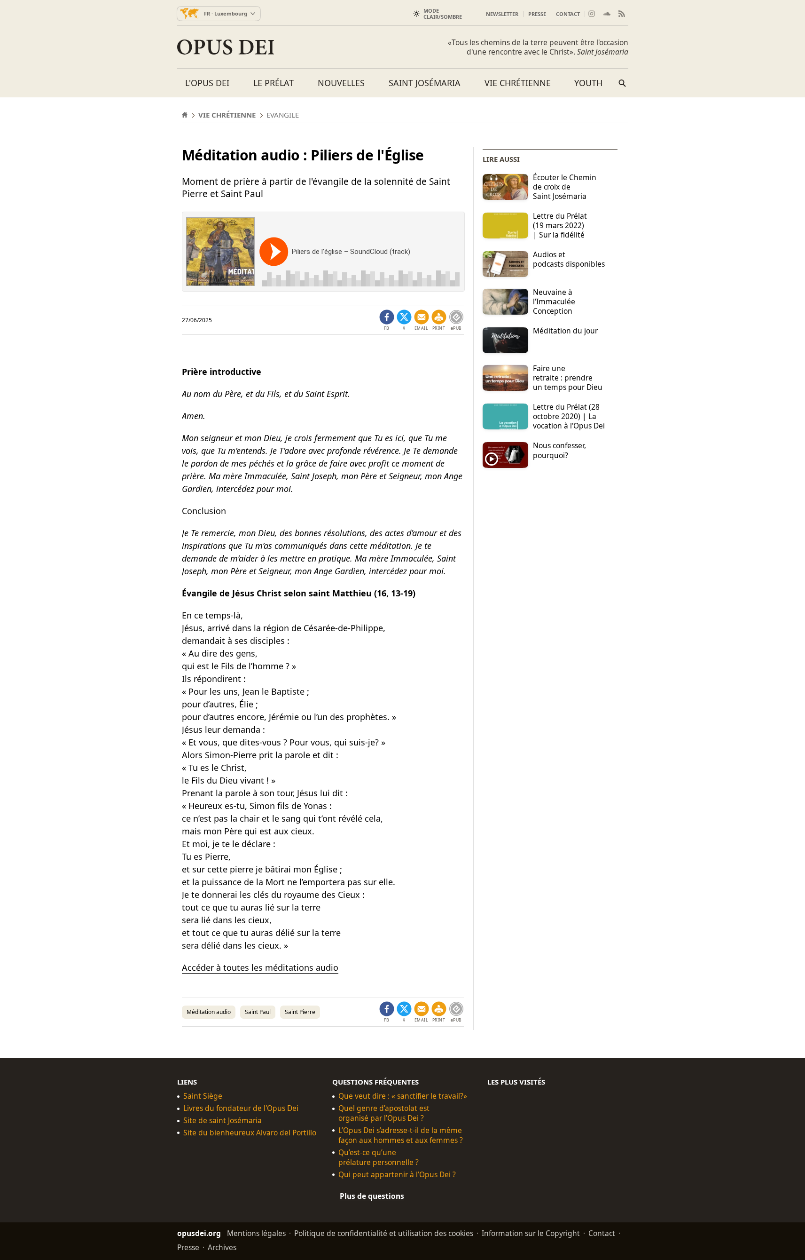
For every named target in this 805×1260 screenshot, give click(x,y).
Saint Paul (258, 1012)
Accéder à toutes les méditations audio (260, 967)
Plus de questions (372, 1196)
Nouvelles (341, 82)
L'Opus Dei (207, 82)
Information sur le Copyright (531, 1233)
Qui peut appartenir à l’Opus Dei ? (397, 1175)
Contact (568, 14)
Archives (222, 1247)
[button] (438, 320)
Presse (537, 14)
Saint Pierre (300, 1012)
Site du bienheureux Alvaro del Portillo (249, 1133)
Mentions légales (256, 1233)
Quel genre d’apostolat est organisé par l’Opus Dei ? (384, 1113)
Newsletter (502, 14)
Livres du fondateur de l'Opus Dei (240, 1108)
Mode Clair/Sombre (442, 14)
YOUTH (588, 82)
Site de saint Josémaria (222, 1120)
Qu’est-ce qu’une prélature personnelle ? (378, 1157)
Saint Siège (202, 1096)
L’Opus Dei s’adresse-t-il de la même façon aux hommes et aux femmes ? (400, 1135)
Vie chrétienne (518, 82)
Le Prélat (273, 82)
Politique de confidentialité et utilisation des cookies (383, 1233)
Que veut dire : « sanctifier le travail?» (402, 1096)
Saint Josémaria (425, 82)
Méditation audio (209, 1012)
